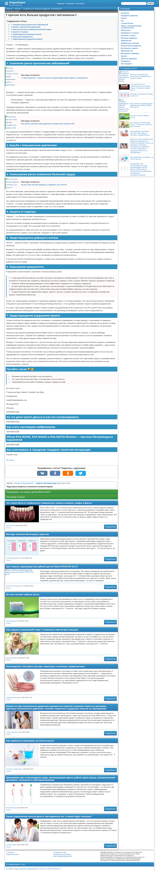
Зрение (124, 56)
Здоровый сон (127, 51)
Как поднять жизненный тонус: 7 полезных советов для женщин (42, 629)
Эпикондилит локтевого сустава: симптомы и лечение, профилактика (45, 666)
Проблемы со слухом (130, 33)
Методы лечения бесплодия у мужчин (27, 534)
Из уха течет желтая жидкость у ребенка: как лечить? (44, 185)
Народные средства (129, 15)
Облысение (125, 30)
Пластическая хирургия (131, 46)
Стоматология (127, 23)
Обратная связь (12, 854)
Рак (122, 21)
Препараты (125, 61)
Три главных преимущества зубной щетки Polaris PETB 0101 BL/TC (42, 566)
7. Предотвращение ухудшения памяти (26, 39)
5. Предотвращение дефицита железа (26, 34)
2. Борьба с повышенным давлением (25, 27)
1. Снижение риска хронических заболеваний (29, 25)
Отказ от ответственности (49, 869)
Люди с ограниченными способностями (131, 27)
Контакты (80, 3)
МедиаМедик (17, 2)
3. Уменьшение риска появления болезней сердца (31, 29)
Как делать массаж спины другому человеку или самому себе (47, 124)
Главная (60, 3)
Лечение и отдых (128, 35)
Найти (150, 3)
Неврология (126, 40)
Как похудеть (126, 64)
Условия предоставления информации (21, 869)
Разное (8, 528)
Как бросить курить (129, 48)
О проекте (70, 3)
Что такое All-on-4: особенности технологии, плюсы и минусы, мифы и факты (49, 503)
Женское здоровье (129, 58)
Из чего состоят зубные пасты (22, 594)
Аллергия (125, 13)
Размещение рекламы (62, 854)
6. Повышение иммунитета (22, 37)
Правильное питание (130, 43)
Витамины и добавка (130, 53)
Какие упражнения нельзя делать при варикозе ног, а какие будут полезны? (49, 816)
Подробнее (110, 526)
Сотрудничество (59, 852)
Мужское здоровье (129, 38)
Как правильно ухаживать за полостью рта (30, 740)
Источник (10, 460)
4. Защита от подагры (19, 32)
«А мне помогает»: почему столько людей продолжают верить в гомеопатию (54, 78)
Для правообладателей (62, 856)
